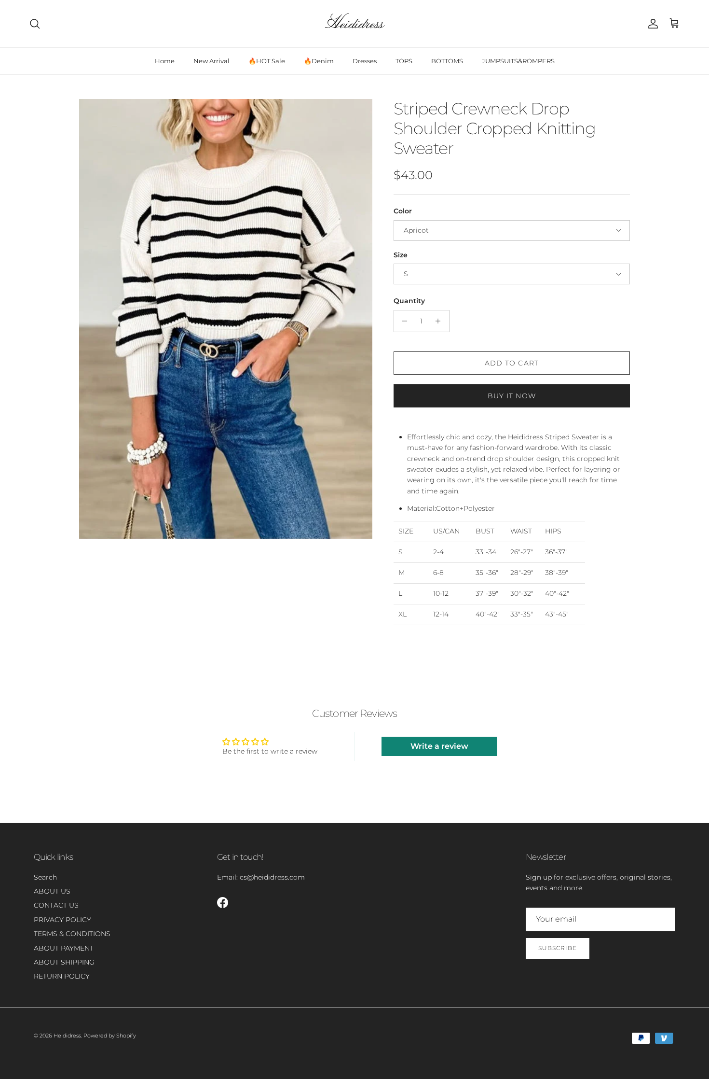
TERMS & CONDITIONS (72, 933)
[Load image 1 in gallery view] (225, 319)
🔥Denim (319, 61)
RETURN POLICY (62, 976)
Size (401, 255)
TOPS (403, 61)
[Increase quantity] (440, 321)
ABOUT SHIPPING (64, 962)
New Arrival (211, 61)
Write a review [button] (439, 746)
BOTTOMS (447, 61)
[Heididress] (354, 24)
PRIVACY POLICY (62, 919)
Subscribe (557, 948)
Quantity (409, 300)
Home (165, 61)
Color (403, 211)
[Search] (35, 23)
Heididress (67, 1035)
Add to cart (512, 363)
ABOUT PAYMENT (64, 948)
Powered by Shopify (109, 1035)
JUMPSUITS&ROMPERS (518, 61)
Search (45, 877)
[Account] (651, 23)
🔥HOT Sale (266, 61)
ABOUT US (52, 891)
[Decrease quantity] (402, 321)
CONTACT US (56, 905)
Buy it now (512, 396)
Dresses (365, 61)
